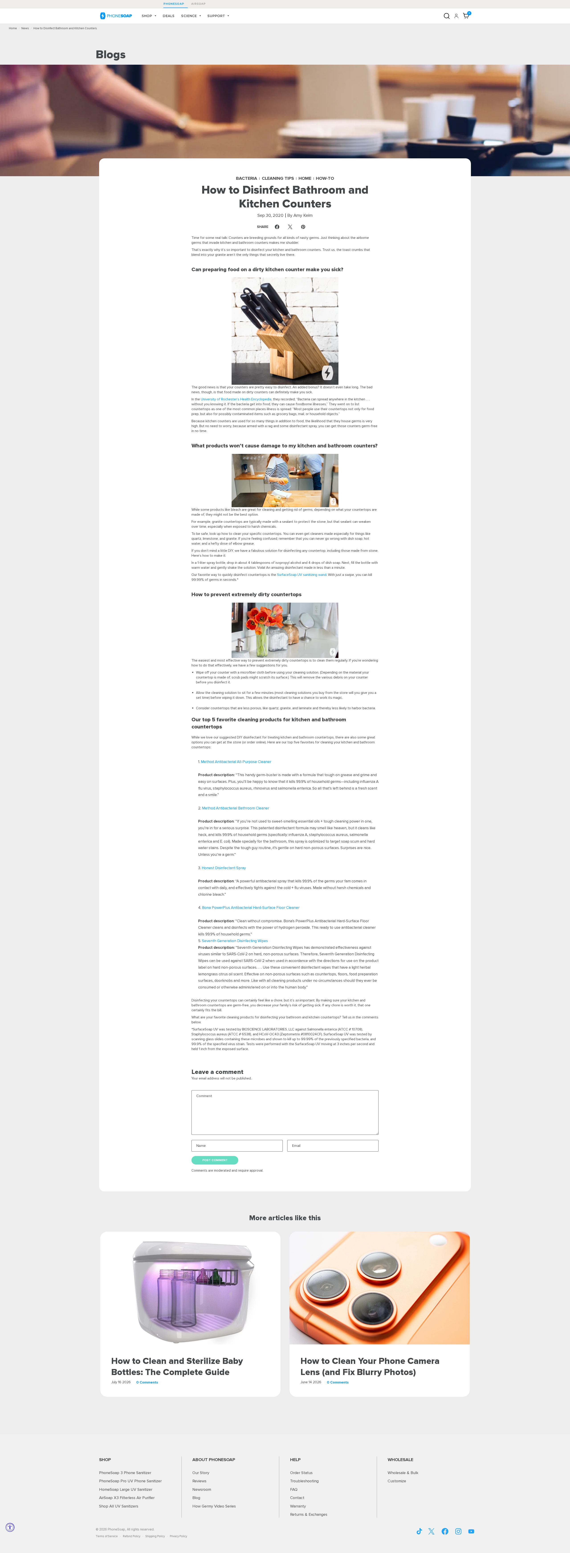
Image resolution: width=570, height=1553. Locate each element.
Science (189, 16)
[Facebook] (445, 1531)
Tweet (291, 227)
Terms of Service (107, 1536)
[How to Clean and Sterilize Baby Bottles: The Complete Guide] (190, 1288)
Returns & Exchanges (308, 1514)
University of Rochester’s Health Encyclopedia (236, 399)
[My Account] (456, 15)
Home (13, 28)
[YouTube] (419, 1531)
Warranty (298, 1506)
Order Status (301, 1472)
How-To (325, 178)
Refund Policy (131, 1536)
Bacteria (246, 178)
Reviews (199, 1481)
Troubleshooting (304, 1481)
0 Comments (147, 1382)
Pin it (304, 227)
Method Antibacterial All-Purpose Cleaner (236, 761)
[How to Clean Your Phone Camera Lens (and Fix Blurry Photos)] (379, 1288)
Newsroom (201, 1489)
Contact (297, 1497)
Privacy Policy (178, 1536)
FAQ (293, 1489)
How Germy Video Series (214, 1506)
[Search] (447, 15)
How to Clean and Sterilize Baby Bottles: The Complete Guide (177, 1367)
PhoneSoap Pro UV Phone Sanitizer (130, 1481)
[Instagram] (458, 1531)
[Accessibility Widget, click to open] (10, 1527)
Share (269, 227)
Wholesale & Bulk (403, 1472)
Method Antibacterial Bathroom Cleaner (235, 808)
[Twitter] (431, 1531)
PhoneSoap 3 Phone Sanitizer (125, 1472)
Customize (397, 1481)
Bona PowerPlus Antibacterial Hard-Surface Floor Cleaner (250, 907)
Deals (169, 16)
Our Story (200, 1472)
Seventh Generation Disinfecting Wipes (235, 941)
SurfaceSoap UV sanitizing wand (301, 575)
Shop (147, 16)
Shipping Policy (155, 1536)
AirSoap (198, 3)
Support (216, 16)
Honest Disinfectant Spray (224, 868)
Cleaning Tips (278, 178)
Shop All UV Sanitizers (118, 1506)
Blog (196, 1497)
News (25, 28)
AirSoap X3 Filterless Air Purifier (127, 1497)
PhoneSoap (173, 3)
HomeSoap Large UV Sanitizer (125, 1489)
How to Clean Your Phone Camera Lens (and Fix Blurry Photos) (370, 1367)
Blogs (111, 55)
